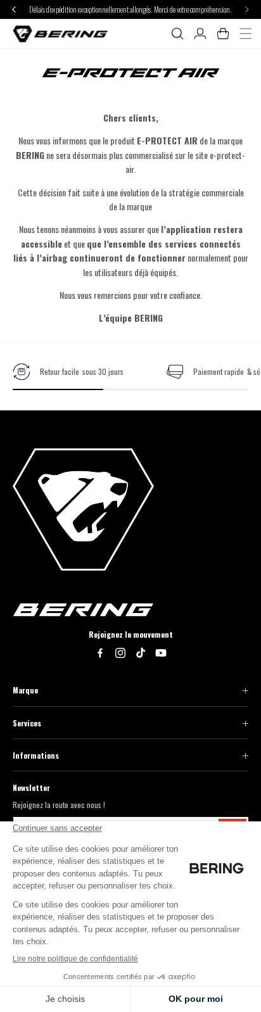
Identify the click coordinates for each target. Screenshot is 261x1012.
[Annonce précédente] (14, 9)
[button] (177, 33)
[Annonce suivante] (247, 9)
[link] (68, 372)
